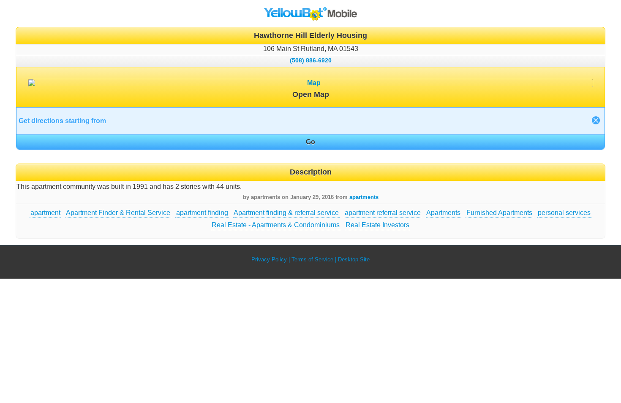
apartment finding (202, 212)
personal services (564, 212)
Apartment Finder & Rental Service (118, 212)
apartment (45, 212)
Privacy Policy (269, 259)
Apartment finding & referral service (286, 212)
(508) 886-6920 (311, 60)
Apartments (443, 212)
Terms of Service (312, 259)
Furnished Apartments (499, 212)
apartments (364, 197)
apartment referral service (383, 212)
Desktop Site (354, 259)
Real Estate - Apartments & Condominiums (276, 224)
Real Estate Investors (377, 224)
